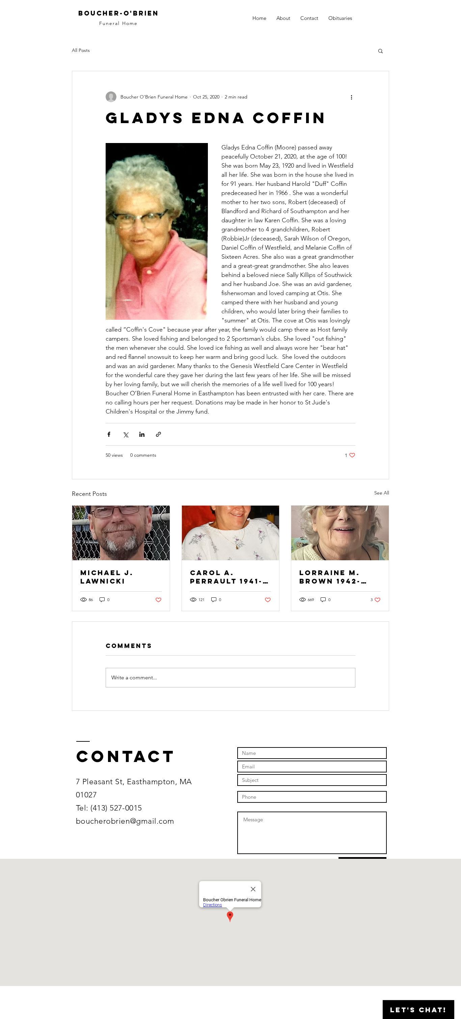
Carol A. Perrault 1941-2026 (226, 576)
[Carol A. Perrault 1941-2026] (230, 533)
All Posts (81, 50)
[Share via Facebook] (109, 434)
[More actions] (351, 97)
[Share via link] (158, 434)
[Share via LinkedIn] (142, 434)
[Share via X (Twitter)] (125, 434)
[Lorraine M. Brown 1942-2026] (340, 533)
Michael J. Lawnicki (107, 576)
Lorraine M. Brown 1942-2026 (330, 576)
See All (381, 493)
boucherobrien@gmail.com (125, 821)
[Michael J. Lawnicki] (121, 533)
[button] (380, 50)
